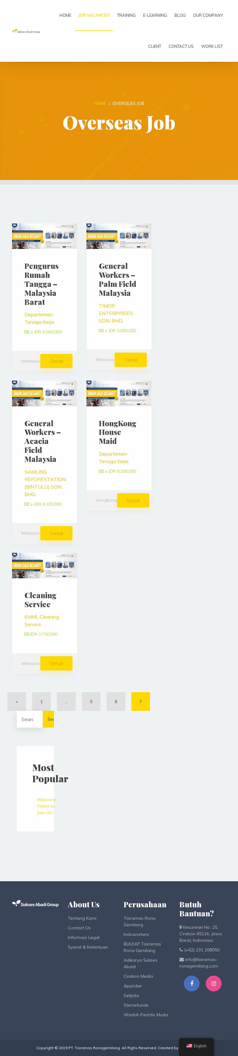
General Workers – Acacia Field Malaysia (42, 441)
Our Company (208, 15)
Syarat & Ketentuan (88, 947)
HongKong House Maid (117, 432)
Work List (212, 46)
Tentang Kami (82, 918)
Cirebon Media (138, 976)
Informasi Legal (83, 937)
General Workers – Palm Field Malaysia (117, 279)
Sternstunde (136, 1005)
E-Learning (155, 15)
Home (65, 15)
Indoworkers (136, 934)
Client (154, 46)
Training (126, 15)
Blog (180, 15)
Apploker (133, 986)
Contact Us (181, 46)
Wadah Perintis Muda (146, 1015)
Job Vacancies (94, 15)
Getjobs (131, 995)
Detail (56, 361)
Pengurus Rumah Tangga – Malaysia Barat (41, 283)
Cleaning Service (40, 599)
